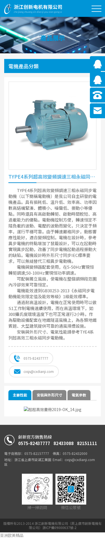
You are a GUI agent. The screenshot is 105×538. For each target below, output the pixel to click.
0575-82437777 (36, 358)
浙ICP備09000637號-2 (59, 527)
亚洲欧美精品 (12, 535)
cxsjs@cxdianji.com (39, 371)
